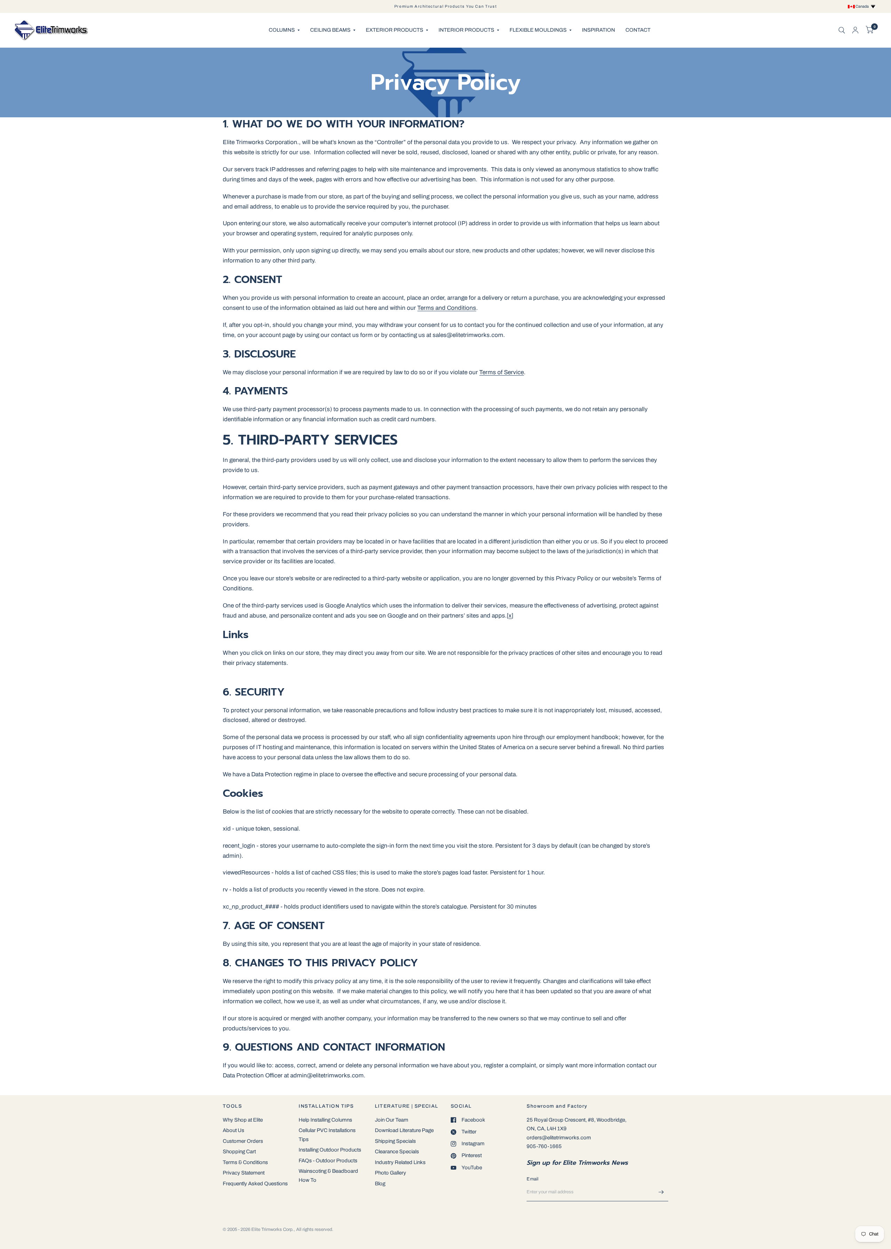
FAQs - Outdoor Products (328, 1160)
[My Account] (855, 30)
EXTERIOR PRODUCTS (394, 30)
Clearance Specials (397, 1151)
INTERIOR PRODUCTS (466, 30)
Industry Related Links (400, 1162)
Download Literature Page (404, 1130)
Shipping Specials (395, 1141)
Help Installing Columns (325, 1120)
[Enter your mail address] (661, 1192)
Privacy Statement (244, 1173)
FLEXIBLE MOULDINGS (538, 30)
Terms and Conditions (446, 308)
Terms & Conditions (245, 1162)
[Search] (842, 30)
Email (532, 1179)
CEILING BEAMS (330, 30)
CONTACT (637, 30)
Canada (863, 6)
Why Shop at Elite (243, 1120)
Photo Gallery (390, 1173)
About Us (233, 1130)
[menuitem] (284, 30)
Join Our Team (391, 1120)
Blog (380, 1183)
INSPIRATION (598, 30)
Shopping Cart (239, 1151)
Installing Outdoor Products (330, 1150)
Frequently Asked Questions (255, 1183)
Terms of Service (501, 372)
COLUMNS (282, 30)
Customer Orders (243, 1141)
